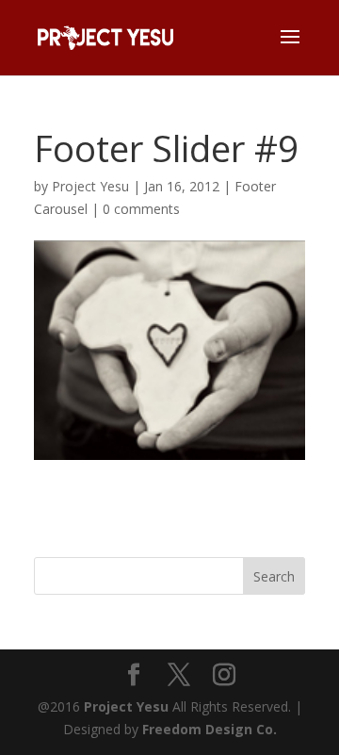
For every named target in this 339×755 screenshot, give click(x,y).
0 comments (141, 209)
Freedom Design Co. (209, 729)
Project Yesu (90, 186)
